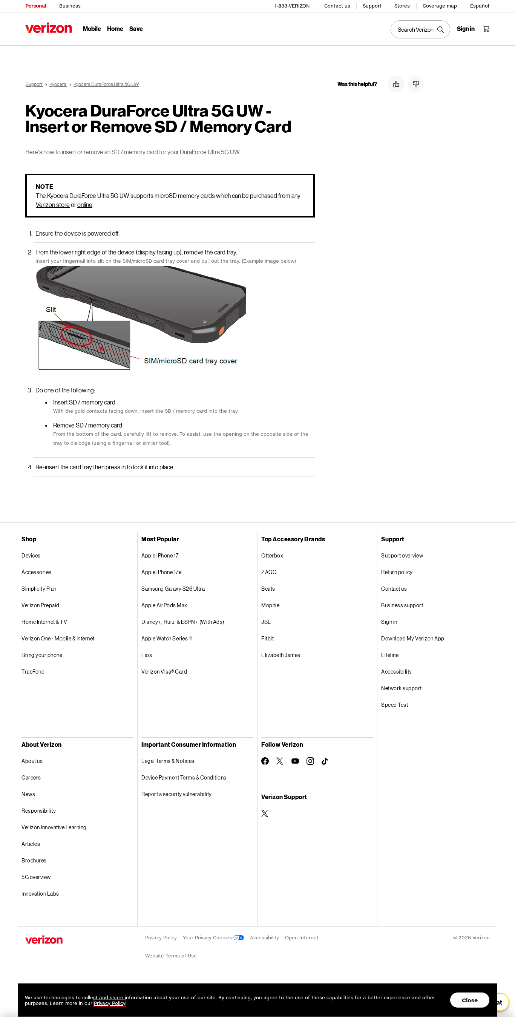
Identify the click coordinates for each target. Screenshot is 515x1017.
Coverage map (440, 6)
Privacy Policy (161, 937)
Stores (402, 6)
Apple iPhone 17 (160, 555)
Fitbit (267, 638)
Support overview (402, 555)
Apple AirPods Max (164, 605)
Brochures (34, 860)
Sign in (389, 622)
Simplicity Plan (39, 588)
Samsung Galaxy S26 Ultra (173, 588)
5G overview (36, 877)
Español (479, 6)
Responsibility (38, 810)
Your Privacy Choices (208, 937)
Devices (31, 555)
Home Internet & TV (44, 622)
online (84, 204)
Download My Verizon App (412, 638)
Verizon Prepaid (40, 605)
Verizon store (53, 204)
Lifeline (390, 655)
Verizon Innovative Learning (54, 827)
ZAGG (268, 572)
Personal (35, 6)
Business (70, 6)
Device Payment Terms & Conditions (184, 777)
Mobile (92, 28)
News (28, 794)
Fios (146, 655)
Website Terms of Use (171, 956)
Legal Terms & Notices (168, 761)
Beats (268, 588)
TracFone (32, 671)
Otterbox (272, 555)
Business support (402, 605)
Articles (30, 844)
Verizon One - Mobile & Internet (58, 638)
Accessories (36, 572)
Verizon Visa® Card (164, 671)
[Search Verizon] (420, 29)
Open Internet (302, 937)
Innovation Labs (40, 893)
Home (115, 28)
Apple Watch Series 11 (167, 638)
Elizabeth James (280, 655)
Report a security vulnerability (176, 794)
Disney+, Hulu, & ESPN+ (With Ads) (182, 622)
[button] (396, 84)
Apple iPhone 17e (161, 572)
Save (136, 28)
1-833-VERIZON (292, 6)
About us (32, 761)
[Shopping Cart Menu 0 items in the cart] (486, 28)
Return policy (397, 572)
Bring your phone (41, 655)
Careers (31, 777)
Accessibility (396, 671)
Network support (401, 688)
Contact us (337, 6)
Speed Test (394, 704)
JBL (266, 622)
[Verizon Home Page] (48, 27)
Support (372, 6)
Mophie (270, 605)
